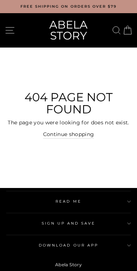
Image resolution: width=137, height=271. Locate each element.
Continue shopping (68, 134)
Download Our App (68, 245)
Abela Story (68, 30)
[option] (68, 7)
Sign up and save (69, 223)
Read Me (68, 201)
